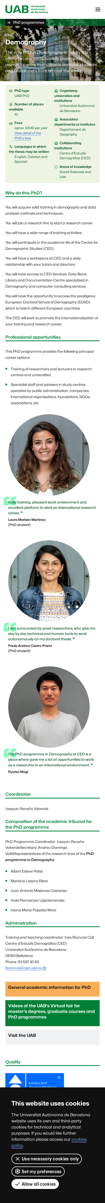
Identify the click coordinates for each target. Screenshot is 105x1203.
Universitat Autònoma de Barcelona (26, 9)
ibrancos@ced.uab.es (23, 968)
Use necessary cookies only (50, 1158)
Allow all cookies (39, 1184)
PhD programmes (28, 22)
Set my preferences (42, 1171)
